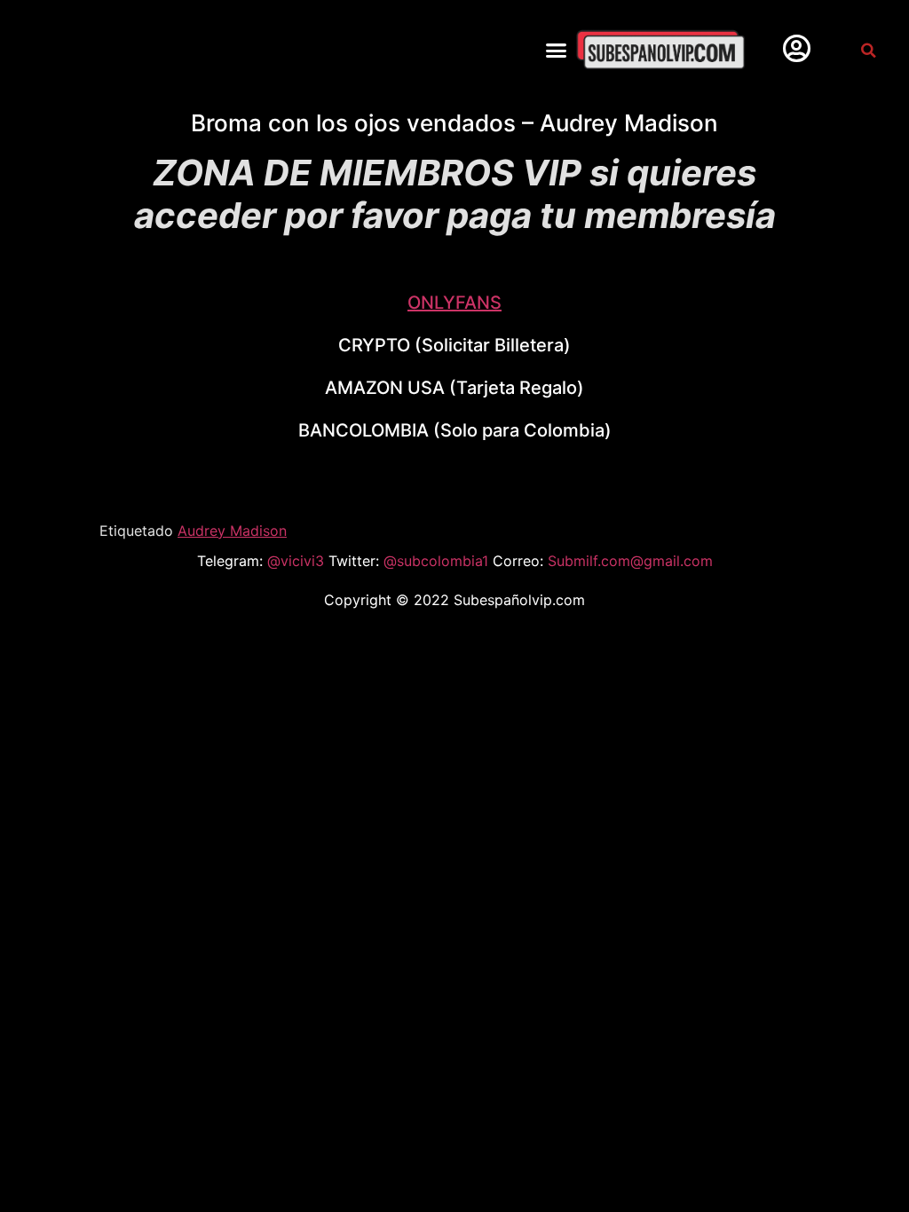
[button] (556, 50)
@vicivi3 (297, 561)
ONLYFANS (454, 302)
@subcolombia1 (438, 561)
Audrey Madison (232, 530)
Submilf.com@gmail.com (630, 561)
